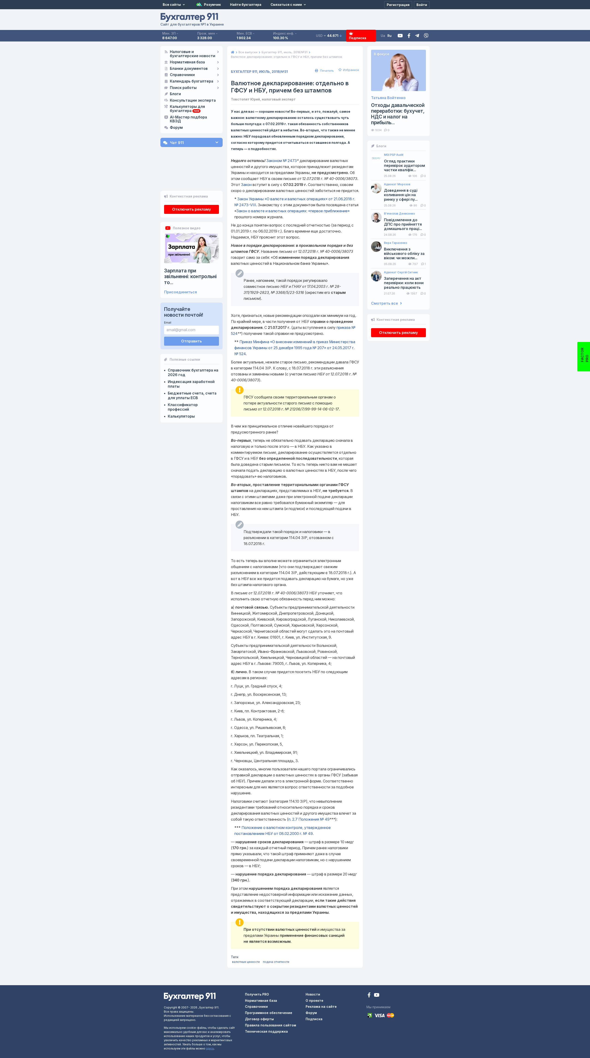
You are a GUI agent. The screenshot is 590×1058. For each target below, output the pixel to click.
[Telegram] (417, 35)
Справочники (182, 75)
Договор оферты (259, 1019)
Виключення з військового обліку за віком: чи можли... (404, 253)
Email (167, 322)
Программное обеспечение (268, 1013)
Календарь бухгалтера (191, 81)
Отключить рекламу (191, 209)
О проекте (314, 1000)
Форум (176, 128)
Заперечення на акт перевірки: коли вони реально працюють (404, 282)
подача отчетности (276, 962)
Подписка (357, 38)
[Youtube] (400, 35)
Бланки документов (189, 69)
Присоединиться (180, 292)
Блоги (175, 94)
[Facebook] (409, 35)
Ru (389, 36)
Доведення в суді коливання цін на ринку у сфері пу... (401, 194)
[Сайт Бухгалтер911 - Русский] (189, 996)
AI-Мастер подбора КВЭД (188, 119)
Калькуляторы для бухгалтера (187, 109)
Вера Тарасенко (395, 243)
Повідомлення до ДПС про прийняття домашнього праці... (403, 224)
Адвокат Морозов (397, 184)
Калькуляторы (181, 416)
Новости (313, 994)
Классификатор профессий (183, 407)
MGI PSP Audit (393, 154)
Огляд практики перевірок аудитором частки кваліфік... (404, 165)
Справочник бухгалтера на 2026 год (193, 372)
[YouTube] (377, 995)
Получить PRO (257, 994)
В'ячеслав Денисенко (399, 213)
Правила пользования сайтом (270, 1025)
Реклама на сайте (321, 1006)
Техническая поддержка (266, 1031)
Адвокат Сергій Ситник (401, 272)
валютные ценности (246, 962)
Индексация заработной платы (191, 384)
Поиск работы (183, 88)
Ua (383, 36)
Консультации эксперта (193, 100)
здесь (210, 1048)
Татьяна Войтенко (388, 98)
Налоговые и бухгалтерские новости (192, 54)
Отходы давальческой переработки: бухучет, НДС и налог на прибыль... (398, 114)
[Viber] (426, 35)
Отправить (191, 341)
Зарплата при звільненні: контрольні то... (190, 276)
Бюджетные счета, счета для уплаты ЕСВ (192, 395)
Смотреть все (385, 303)
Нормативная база (187, 62)
